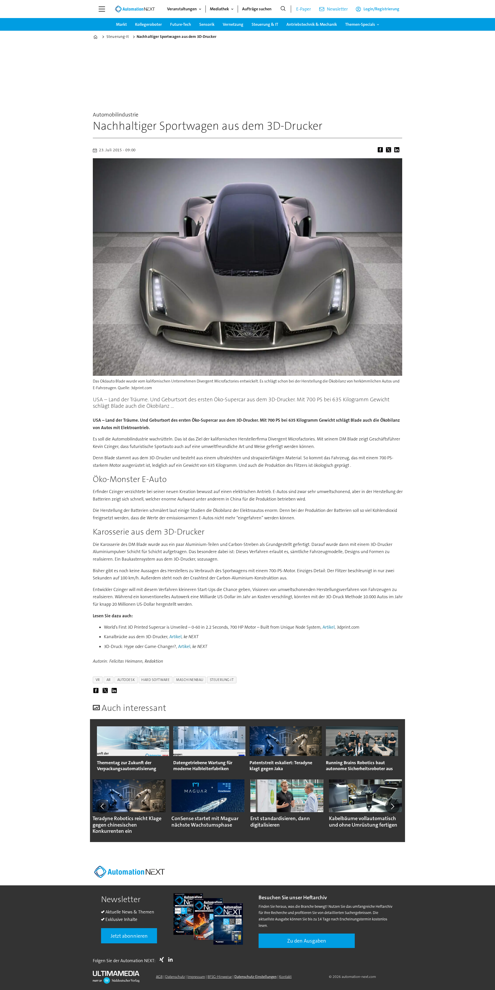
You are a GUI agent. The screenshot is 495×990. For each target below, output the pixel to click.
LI (172, 959)
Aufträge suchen (256, 9)
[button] (102, 806)
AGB (159, 976)
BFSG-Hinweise (220, 976)
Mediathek (219, 9)
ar (108, 680)
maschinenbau (189, 680)
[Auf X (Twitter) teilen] (389, 150)
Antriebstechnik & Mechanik (311, 24)
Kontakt (285, 976)
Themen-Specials (360, 24)
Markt (121, 24)
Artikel (329, 627)
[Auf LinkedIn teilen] (398, 150)
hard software (155, 680)
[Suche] (283, 9)
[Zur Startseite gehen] (134, 9)
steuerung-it (222, 680)
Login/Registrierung (381, 9)
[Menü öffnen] (102, 9)
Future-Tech (180, 24)
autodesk (126, 680)
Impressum (196, 976)
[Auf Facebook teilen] (381, 150)
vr (98, 680)
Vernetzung (233, 24)
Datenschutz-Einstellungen (255, 976)
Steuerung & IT (265, 24)
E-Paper (303, 9)
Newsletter (337, 9)
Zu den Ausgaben (306, 940)
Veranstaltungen (182, 9)
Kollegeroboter (148, 24)
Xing (163, 959)
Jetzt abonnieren (129, 936)
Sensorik (206, 24)
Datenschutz (175, 976)
